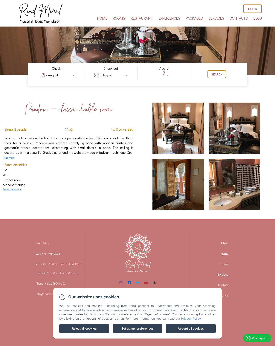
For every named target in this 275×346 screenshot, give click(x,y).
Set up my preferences (137, 328)
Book (252, 8)
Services (216, 18)
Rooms (119, 18)
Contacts (239, 18)
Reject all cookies (84, 328)
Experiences (169, 18)
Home (102, 18)
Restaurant (142, 18)
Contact (223, 285)
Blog (257, 18)
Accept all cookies (191, 328)
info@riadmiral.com (48, 294)
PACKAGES (194, 18)
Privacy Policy (191, 318)
